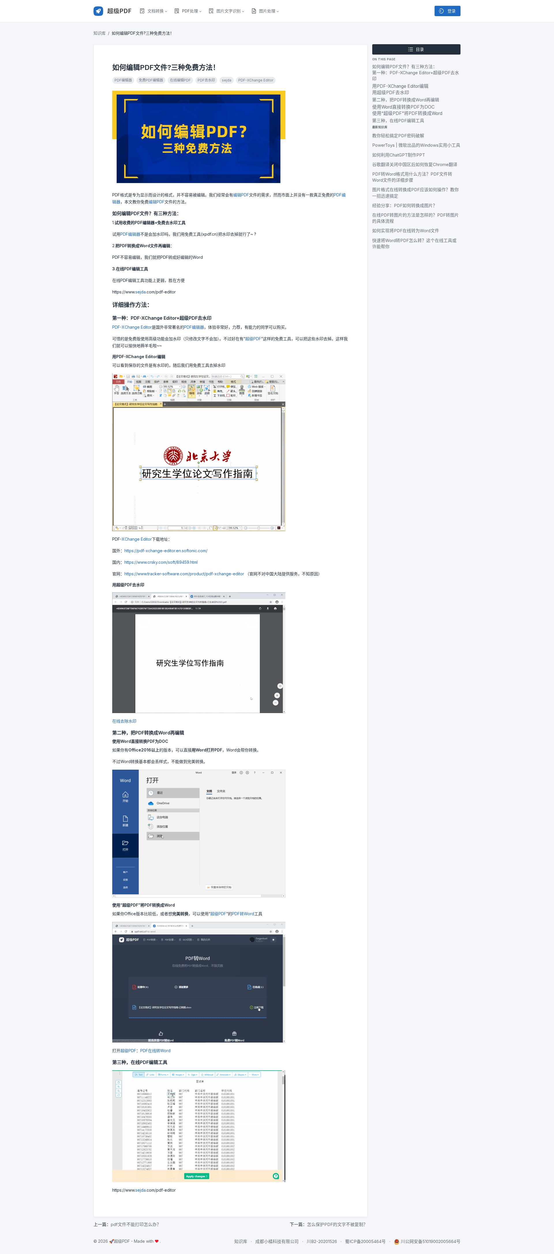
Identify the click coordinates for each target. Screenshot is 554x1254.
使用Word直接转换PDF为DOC (403, 107)
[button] (153, 11)
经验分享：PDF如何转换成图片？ (404, 205)
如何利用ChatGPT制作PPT (398, 155)
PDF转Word (243, 913)
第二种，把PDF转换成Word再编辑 (405, 100)
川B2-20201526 (322, 1241)
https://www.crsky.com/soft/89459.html (161, 562)
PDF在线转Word (155, 1050)
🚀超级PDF (119, 1241)
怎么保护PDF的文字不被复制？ (337, 1224)
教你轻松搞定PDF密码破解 (398, 135)
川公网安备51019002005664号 (431, 1241)
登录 (451, 10)
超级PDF (253, 338)
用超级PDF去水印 (390, 92)
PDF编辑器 (123, 80)
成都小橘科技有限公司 (277, 1241)
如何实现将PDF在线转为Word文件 (405, 230)
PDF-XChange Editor (255, 80)
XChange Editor (137, 539)
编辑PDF (241, 194)
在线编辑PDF (180, 80)
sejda (226, 80)
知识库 (99, 33)
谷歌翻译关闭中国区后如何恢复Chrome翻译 (414, 164)
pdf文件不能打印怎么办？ (136, 1224)
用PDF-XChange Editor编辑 (400, 86)
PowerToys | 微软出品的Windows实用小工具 (416, 145)
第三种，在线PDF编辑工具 (398, 120)
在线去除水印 (124, 721)
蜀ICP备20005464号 (365, 1241)
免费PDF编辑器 (151, 80)
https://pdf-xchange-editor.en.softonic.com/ (165, 550)
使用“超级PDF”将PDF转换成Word (407, 113)
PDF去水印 (206, 80)
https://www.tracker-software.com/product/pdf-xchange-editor (184, 573)
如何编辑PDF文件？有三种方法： (404, 66)
